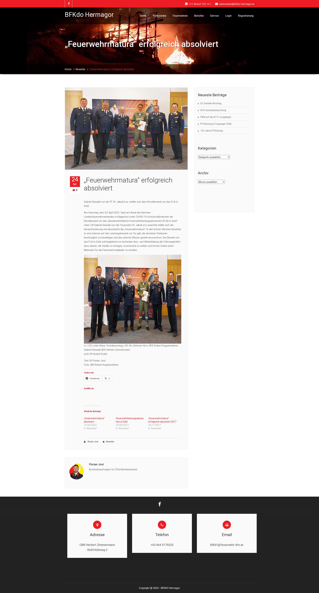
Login (228, 15)
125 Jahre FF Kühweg (211, 130)
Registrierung (246, 15)
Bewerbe (80, 69)
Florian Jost (92, 442)
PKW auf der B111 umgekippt (215, 117)
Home (143, 15)
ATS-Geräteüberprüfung (213, 110)
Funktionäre (159, 15)
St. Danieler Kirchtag (210, 103)
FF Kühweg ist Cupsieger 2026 (216, 124)
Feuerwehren (180, 15)
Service (214, 15)
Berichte (199, 15)
